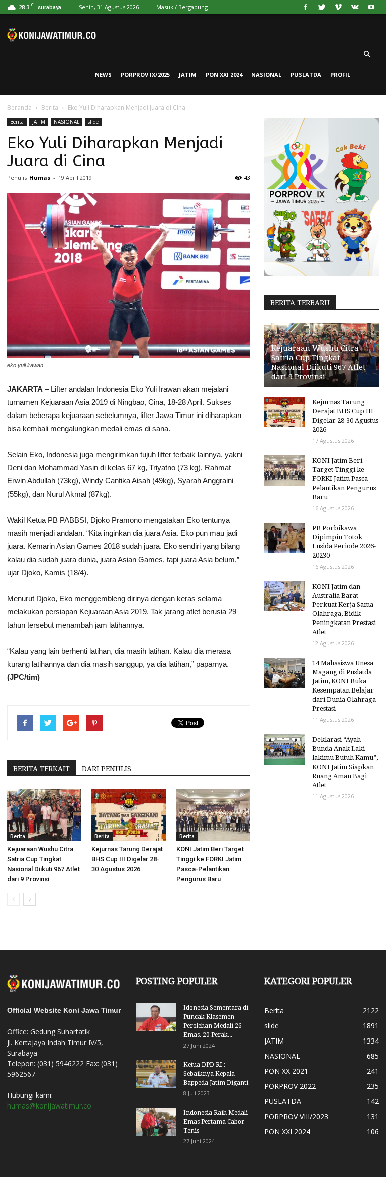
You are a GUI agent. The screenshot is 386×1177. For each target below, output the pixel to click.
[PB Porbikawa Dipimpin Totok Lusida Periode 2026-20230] (284, 538)
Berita (49, 107)
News (103, 74)
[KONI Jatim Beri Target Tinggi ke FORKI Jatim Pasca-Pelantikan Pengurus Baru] (213, 814)
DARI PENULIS (106, 769)
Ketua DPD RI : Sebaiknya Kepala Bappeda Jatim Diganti (215, 1073)
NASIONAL (266, 74)
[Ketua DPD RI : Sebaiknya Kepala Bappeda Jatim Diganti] (156, 1074)
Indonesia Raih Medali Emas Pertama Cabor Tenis (215, 1121)
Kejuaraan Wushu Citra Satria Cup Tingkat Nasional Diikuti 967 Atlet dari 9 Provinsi (318, 362)
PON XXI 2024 (224, 74)
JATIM (188, 74)
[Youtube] (371, 7)
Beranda (19, 107)
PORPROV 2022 (290, 1086)
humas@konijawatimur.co (49, 1106)
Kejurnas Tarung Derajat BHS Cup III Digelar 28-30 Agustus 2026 (127, 859)
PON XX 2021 (286, 1071)
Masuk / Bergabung (182, 7)
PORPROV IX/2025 (145, 74)
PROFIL (340, 74)
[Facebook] (305, 7)
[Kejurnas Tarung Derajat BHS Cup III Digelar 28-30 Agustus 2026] (128, 814)
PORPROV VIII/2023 (296, 1116)
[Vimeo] (338, 7)
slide (93, 121)
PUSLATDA (306, 74)
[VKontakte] (354, 7)
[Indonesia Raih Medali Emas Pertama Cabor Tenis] (156, 1122)
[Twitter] (321, 7)
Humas (39, 177)
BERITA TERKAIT (41, 769)
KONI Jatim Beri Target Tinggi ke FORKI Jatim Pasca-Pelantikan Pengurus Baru (344, 479)
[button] (367, 54)
